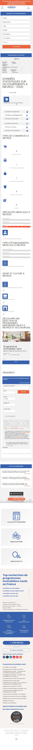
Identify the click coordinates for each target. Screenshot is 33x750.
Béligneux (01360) (5, 65)
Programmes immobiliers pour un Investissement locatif (13, 691)
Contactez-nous (17, 493)
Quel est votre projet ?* (9, 385)
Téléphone (6, 402)
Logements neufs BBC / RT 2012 (12, 686)
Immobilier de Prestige (9, 667)
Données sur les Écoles (11, 123)
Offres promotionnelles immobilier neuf (14, 688)
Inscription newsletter (24, 382)
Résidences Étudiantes (9, 703)
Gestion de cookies (9, 733)
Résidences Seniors (8, 700)
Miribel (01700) (4, 70)
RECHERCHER (16, 46)
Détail (15, 361)
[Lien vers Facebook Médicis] (4, 657)
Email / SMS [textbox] (10, 445)
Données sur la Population (12, 130)
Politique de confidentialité (20, 732)
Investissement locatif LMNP (11, 680)
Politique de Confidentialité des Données (14, 428)
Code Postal (7, 409)
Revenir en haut (16, 739)
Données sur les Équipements (14, 115)
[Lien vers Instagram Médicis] (17, 657)
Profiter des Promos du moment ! (16, 4)
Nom (5, 390)
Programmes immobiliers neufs (14, 664)
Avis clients (24, 733)
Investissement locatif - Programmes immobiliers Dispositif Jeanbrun (14, 672)
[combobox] (16, 18)
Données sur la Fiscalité (11, 118)
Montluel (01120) (4, 62)
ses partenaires (26, 432)
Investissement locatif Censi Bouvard (14, 678)
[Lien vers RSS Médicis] (20, 657)
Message (5, 447)
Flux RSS (16, 735)
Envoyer (23, 392)
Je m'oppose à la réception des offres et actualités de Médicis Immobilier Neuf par (17, 444)
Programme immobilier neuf (14, 349)
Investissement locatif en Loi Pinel (13, 669)
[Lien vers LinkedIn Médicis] (10, 657)
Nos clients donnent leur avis (13, 709)
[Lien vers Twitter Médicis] (7, 657)
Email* (5, 396)
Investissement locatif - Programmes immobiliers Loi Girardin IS (14, 675)
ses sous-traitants (18, 437)
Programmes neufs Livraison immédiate (15, 696)
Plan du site (18, 733)
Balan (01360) (14, 62)
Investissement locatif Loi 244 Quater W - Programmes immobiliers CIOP (15, 683)
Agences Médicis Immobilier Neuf (15, 706)
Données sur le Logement (12, 111)
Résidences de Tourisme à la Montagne (14, 698)
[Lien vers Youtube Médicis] (14, 657)
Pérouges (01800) (14, 70)
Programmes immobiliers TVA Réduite (14, 694)
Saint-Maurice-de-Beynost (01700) (10, 68)
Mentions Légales (9, 732)
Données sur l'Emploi (10, 127)
